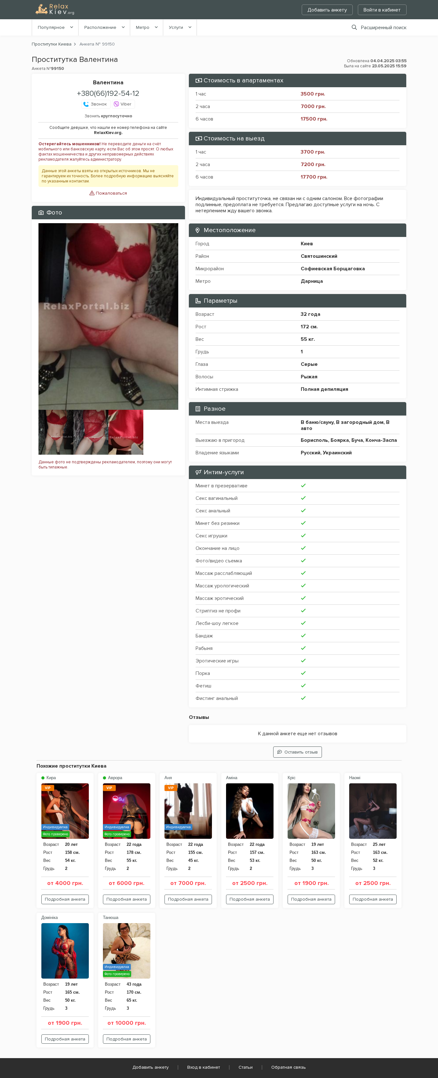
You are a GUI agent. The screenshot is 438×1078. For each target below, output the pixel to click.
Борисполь (314, 440)
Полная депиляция (324, 389)
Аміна (231, 777)
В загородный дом (359, 422)
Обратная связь (288, 1067)
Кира (50, 777)
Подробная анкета (65, 899)
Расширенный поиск (384, 27)
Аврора (114, 777)
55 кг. (308, 339)
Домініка (49, 917)
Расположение (100, 27)
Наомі (354, 777)
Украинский (337, 453)
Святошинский (319, 256)
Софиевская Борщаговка (333, 268)
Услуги (176, 27)
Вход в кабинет (203, 1067)
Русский (310, 453)
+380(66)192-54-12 (108, 93)
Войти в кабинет (382, 10)
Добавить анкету (327, 10)
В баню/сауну (317, 422)
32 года (310, 314)
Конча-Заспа (381, 440)
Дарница (312, 281)
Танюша (110, 917)
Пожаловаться (111, 193)
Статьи (246, 1067)
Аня (168, 777)
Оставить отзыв (301, 752)
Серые (309, 364)
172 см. (309, 327)
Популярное (51, 27)
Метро (142, 27)
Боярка (340, 440)
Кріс (292, 777)
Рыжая (309, 377)
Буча (357, 440)
